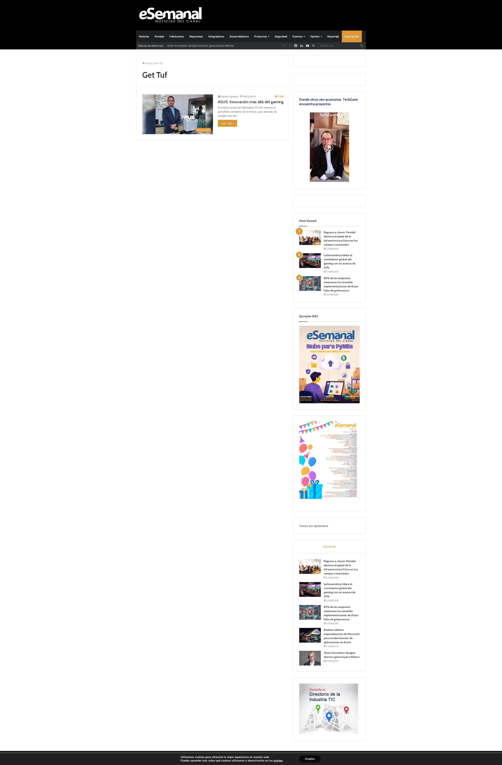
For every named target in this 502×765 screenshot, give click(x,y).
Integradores (216, 36)
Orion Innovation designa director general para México (200, 45)
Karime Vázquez (230, 96)
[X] (313, 45)
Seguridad (281, 36)
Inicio (148, 63)
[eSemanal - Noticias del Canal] (172, 15)
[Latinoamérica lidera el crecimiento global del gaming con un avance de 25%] (310, 260)
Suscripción (352, 36)
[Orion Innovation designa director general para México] (310, 658)
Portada (159, 36)
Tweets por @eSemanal (313, 525)
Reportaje (333, 36)
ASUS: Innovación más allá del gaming (251, 101)
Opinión (315, 36)
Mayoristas (196, 36)
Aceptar (310, 759)
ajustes (278, 760)
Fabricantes (176, 36)
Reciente (329, 546)
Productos (260, 36)
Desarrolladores (239, 36)
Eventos (298, 36)
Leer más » (227, 123)
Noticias (144, 36)
